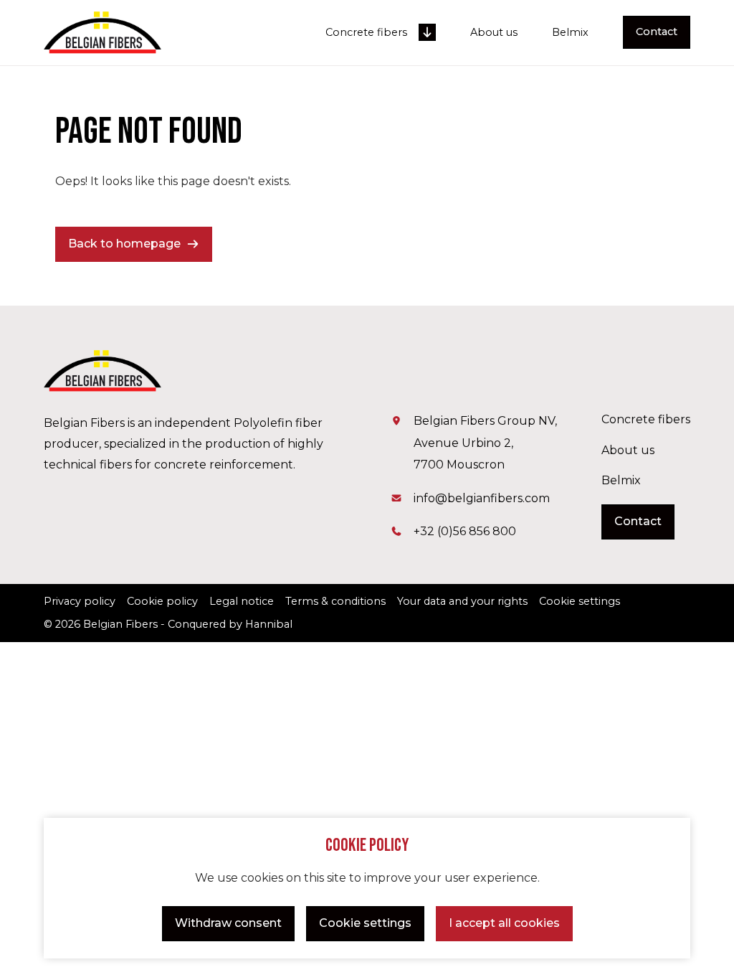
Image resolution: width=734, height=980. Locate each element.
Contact (656, 31)
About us (494, 33)
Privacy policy (79, 601)
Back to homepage (124, 243)
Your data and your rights (462, 601)
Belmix (570, 33)
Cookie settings (365, 923)
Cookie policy (162, 601)
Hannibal (268, 624)
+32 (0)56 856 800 (465, 531)
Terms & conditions (335, 601)
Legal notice (241, 601)
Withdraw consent (228, 923)
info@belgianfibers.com (482, 498)
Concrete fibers (366, 33)
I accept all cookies (504, 923)
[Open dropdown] (427, 32)
